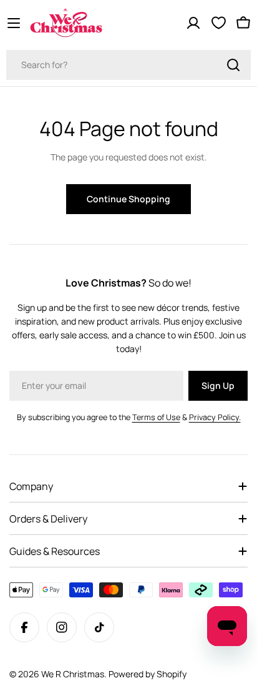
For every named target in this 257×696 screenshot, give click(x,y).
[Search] (233, 64)
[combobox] (128, 65)
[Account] (193, 23)
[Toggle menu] (13, 23)
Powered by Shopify (148, 674)
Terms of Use (156, 417)
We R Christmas (72, 674)
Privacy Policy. (215, 417)
